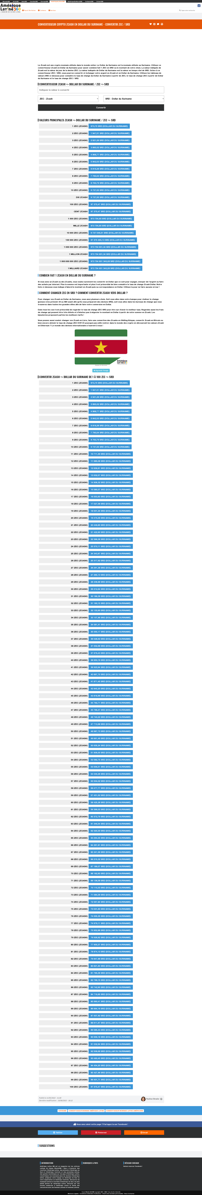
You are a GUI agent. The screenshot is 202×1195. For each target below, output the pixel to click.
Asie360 (24, 1)
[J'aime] (151, 24)
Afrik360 (15, 1)
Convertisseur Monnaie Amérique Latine (86, 1111)
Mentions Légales (73, 1193)
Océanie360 (89, 1)
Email (145, 1132)
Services (53, 10)
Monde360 (6, 1)
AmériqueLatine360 (57, 1)
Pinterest (102, 1132)
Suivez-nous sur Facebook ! (132, 1166)
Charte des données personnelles (112, 1193)
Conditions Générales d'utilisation (90, 1193)
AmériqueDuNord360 (75, 1)
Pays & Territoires (30, 10)
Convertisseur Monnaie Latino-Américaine (124, 1111)
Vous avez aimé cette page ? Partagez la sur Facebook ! (102, 1124)
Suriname (62, 1111)
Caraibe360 (34, 1)
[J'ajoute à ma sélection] (154, 24)
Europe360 (44, 1)
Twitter (58, 1132)
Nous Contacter (129, 1193)
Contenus (42, 10)
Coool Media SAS (87, 1192)
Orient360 (99, 1)
